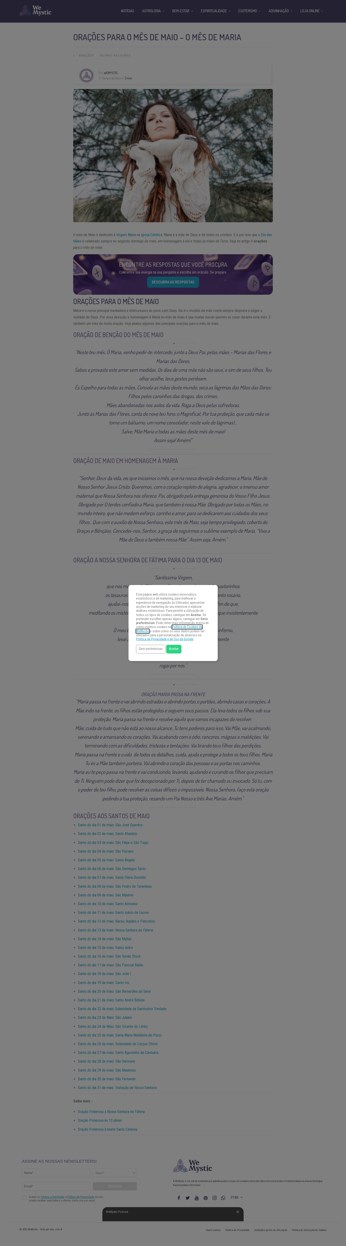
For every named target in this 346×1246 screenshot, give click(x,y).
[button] (150, 649)
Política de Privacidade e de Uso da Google (164, 639)
